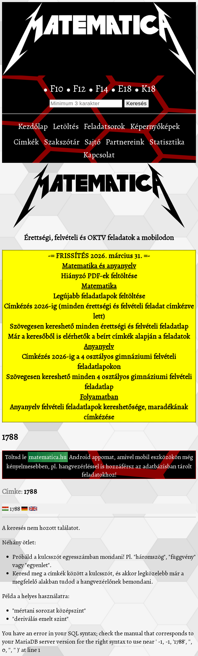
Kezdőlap (33, 126)
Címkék (26, 141)
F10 (57, 88)
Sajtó (93, 141)
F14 (102, 88)
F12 (80, 88)
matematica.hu (48, 457)
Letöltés (66, 126)
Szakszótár (61, 141)
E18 (126, 88)
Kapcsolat (99, 154)
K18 (148, 88)
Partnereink (125, 141)
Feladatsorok (104, 126)
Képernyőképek (155, 126)
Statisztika (167, 141)
